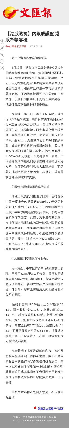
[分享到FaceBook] (2, 41)
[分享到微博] (2, 61)
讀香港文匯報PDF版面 (50, 408)
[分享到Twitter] (2, 48)
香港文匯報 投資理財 (16, 46)
